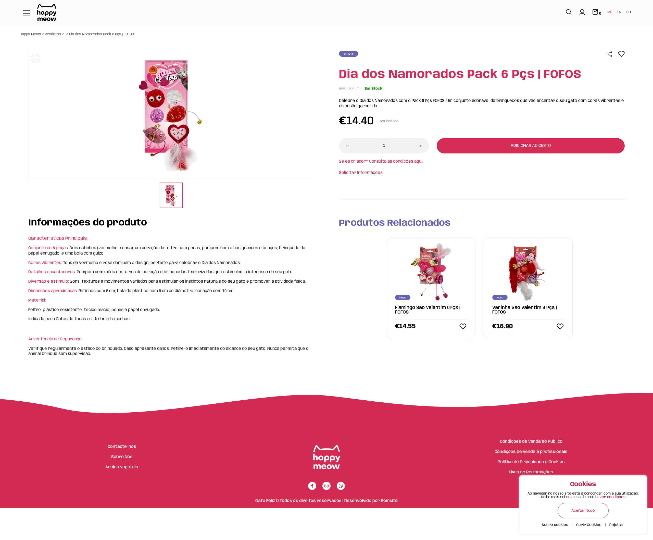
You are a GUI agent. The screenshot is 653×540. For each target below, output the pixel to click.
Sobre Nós (122, 457)
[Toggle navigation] (26, 13)
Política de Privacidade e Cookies (531, 462)
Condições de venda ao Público (531, 441)
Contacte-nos (122, 447)
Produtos (53, 34)
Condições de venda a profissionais (531, 452)
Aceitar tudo (583, 510)
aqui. (418, 161)
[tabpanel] (171, 196)
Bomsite (389, 501)
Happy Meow (30, 34)
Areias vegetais (121, 467)
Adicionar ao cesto (531, 145)
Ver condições (612, 497)
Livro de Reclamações (531, 472)
